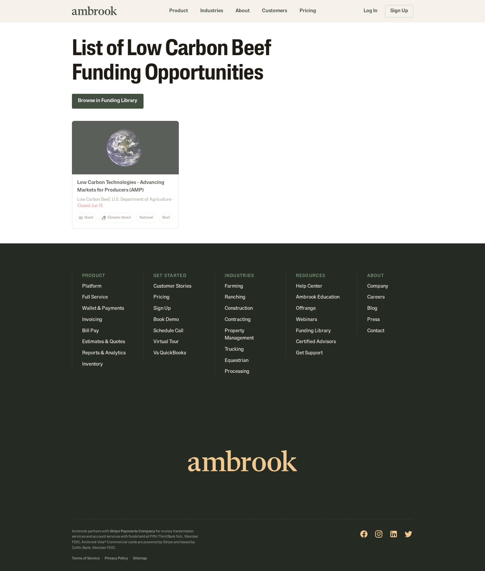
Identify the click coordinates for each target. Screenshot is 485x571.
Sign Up (399, 11)
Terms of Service (86, 558)
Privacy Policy (116, 558)
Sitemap (140, 558)
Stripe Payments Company (132, 531)
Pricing (308, 11)
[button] (178, 11)
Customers (274, 11)
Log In (370, 11)
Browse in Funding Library (107, 100)
